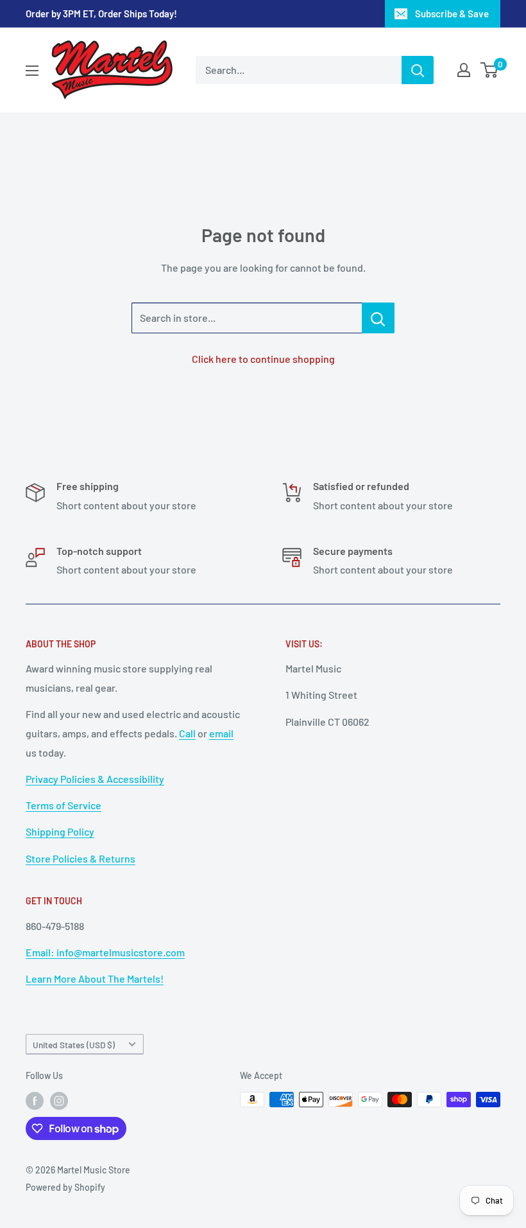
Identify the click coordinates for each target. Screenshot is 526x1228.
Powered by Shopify (65, 1187)
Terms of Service (63, 805)
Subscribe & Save (452, 13)
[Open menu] (32, 71)
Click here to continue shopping (263, 359)
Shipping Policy (60, 831)
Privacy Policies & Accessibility (95, 779)
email (221, 733)
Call (187, 733)
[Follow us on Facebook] (35, 1101)
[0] (490, 70)
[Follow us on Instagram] (59, 1101)
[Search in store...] (378, 318)
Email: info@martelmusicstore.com (105, 952)
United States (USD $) (74, 1044)
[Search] (418, 70)
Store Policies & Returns (80, 858)
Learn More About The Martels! (95, 978)
